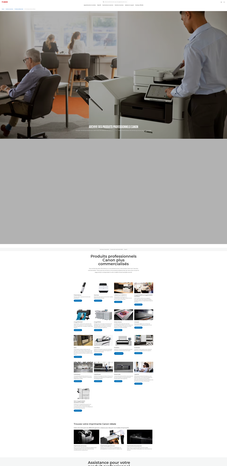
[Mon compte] (221, 2)
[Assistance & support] (134, 5)
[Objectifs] (101, 5)
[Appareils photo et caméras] (96, 5)
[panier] (224, 2)
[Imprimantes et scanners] (113, 5)
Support (125, 249)
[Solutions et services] (123, 5)
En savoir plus (78, 300)
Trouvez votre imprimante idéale (116, 249)
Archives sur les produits (104, 249)
